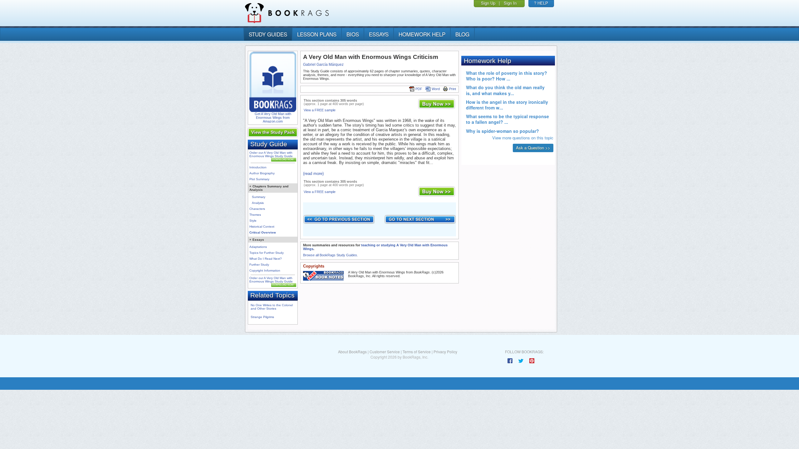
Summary (258, 197)
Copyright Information (264, 270)
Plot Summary (259, 179)
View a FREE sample (320, 110)
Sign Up (488, 3)
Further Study (259, 264)
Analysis (258, 203)
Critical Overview (262, 232)
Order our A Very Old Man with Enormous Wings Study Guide (271, 154)
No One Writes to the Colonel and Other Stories (272, 306)
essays (379, 34)
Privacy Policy (445, 351)
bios (352, 34)
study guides (268, 34)
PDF (418, 89)
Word (436, 89)
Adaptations (258, 247)
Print (452, 89)
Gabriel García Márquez (323, 64)
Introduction (258, 167)
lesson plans (316, 34)
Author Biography (262, 173)
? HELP (541, 3)
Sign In (510, 3)
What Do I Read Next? (265, 258)
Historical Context (261, 226)
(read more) (313, 173)
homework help (422, 34)
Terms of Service (417, 351)
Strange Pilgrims (262, 317)
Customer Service (385, 351)
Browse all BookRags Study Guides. (330, 255)
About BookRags (352, 351)
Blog (462, 34)
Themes (255, 214)
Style (253, 220)
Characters (257, 208)
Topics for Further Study (266, 252)
